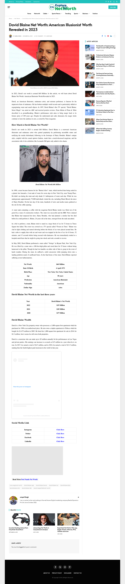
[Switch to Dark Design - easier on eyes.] (114, 1)
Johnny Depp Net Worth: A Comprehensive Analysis (41, 528)
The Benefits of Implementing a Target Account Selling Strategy (105, 47)
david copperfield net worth (42, 488)
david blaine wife (15, 488)
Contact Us (36, 1)
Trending (68, 13)
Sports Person (56, 13)
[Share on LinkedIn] (111, 36)
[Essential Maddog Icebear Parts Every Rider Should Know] (20, 519)
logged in (22, 547)
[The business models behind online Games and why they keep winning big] (90, 94)
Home (29, 13)
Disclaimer (28, 1)
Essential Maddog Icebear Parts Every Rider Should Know (18, 528)
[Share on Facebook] (102, 36)
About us (11, 1)
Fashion (95, 13)
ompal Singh (17, 36)
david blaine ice (53, 485)
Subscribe (113, 7)
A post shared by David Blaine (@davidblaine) (36, 415)
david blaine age (29, 485)
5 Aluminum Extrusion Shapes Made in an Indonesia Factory (105, 56)
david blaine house (41, 485)
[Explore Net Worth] (62, 7)
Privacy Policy (19, 1)
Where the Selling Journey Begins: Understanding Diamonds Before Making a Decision (104, 129)
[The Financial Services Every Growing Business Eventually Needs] (90, 75)
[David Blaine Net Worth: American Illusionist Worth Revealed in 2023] (44, 63)
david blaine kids (65, 485)
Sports (76, 13)
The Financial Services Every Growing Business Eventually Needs (104, 74)
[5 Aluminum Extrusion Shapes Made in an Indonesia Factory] (90, 57)
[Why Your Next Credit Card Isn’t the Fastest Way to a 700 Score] (90, 66)
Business (85, 13)
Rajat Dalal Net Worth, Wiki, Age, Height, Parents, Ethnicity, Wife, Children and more (67, 529)
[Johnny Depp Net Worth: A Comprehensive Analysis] (44, 519)
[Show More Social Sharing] (114, 36)
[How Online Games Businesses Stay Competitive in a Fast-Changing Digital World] (90, 85)
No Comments (39, 36)
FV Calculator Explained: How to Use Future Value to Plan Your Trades (105, 111)
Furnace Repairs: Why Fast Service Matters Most (104, 102)
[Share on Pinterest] (108, 36)
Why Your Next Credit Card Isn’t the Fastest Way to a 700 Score (105, 65)
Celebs (45, 13)
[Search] (116, 1)
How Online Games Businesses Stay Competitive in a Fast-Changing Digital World (105, 83)
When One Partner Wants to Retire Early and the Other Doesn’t (104, 120)
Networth (37, 13)
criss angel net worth (16, 485)
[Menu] (9, 7)
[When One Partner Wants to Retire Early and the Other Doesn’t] (90, 121)
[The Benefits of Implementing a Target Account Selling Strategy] (90, 48)
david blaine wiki (27, 488)
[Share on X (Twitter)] (105, 36)
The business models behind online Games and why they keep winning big (106, 93)
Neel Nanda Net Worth (29, 479)
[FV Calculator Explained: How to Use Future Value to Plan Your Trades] (90, 112)
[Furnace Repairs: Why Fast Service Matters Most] (90, 103)
